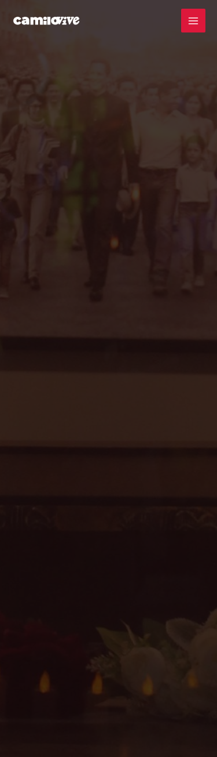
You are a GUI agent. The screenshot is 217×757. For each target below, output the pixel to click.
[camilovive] (46, 21)
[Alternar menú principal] (193, 21)
